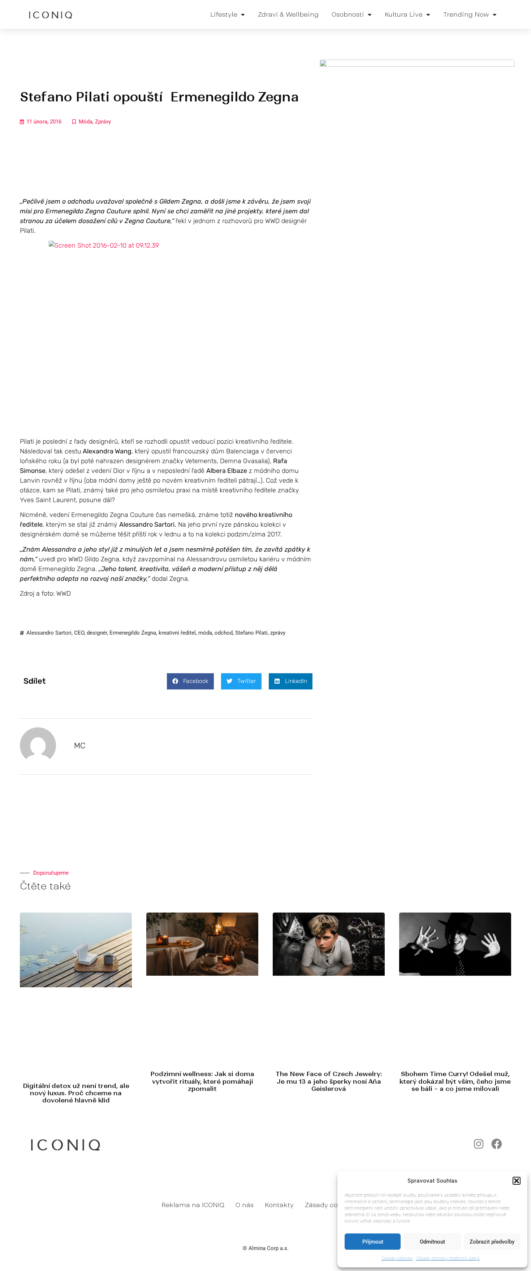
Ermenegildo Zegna (132, 633)
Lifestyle (223, 14)
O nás (245, 1205)
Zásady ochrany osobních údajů (448, 1258)
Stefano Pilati (251, 633)
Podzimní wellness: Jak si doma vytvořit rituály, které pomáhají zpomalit (202, 1081)
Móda (85, 121)
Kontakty (279, 1205)
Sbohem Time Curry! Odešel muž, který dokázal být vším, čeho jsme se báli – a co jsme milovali (455, 1081)
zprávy (277, 633)
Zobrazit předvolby (492, 1242)
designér (97, 633)
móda (205, 633)
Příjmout (372, 1242)
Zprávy (103, 121)
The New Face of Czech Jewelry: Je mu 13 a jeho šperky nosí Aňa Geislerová (329, 1081)
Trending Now (466, 14)
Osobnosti (348, 14)
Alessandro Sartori (49, 633)
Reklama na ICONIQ (192, 1205)
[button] (516, 1180)
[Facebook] (496, 1144)
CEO (79, 633)
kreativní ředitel (177, 633)
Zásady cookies (397, 1258)
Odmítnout (432, 1242)
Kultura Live (404, 14)
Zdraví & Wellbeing (288, 14)
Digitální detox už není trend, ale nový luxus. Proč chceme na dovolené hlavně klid (76, 1093)
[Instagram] (478, 1144)
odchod (224, 633)
